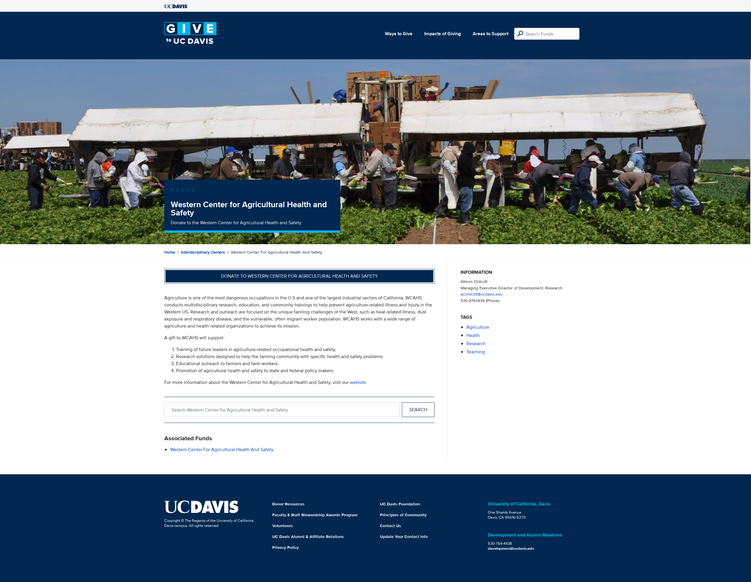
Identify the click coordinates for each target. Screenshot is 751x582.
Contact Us (390, 526)
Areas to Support (490, 33)
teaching (475, 351)
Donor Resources (288, 504)
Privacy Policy (285, 547)
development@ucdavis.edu (511, 548)
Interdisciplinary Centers (203, 252)
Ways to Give (398, 33)
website (358, 382)
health (473, 335)
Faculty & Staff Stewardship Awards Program (315, 515)
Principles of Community (403, 515)
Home (169, 252)
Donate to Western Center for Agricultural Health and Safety (299, 276)
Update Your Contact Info (404, 536)
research (476, 343)
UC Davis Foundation (400, 504)
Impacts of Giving (442, 33)
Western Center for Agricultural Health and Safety (221, 449)
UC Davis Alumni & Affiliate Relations (308, 536)
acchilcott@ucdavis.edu (482, 294)
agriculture (477, 327)
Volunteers (282, 526)
